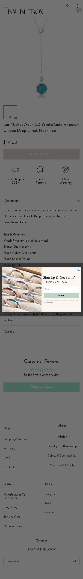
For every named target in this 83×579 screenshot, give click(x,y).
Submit (61, 295)
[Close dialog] (79, 269)
